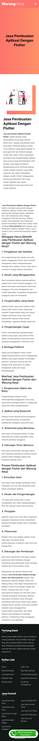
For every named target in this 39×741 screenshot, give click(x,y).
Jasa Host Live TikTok (29, 711)
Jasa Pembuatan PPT (29, 701)
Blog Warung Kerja (27, 671)
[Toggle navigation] (35, 4)
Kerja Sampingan (8, 671)
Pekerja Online (7, 682)
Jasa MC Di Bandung (29, 715)
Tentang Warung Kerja (29, 674)
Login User (25, 667)
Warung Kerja (19, 738)
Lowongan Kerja (8, 674)
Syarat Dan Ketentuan (29, 678)
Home (4, 667)
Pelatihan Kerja (7, 678)
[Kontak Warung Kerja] (23, 734)
